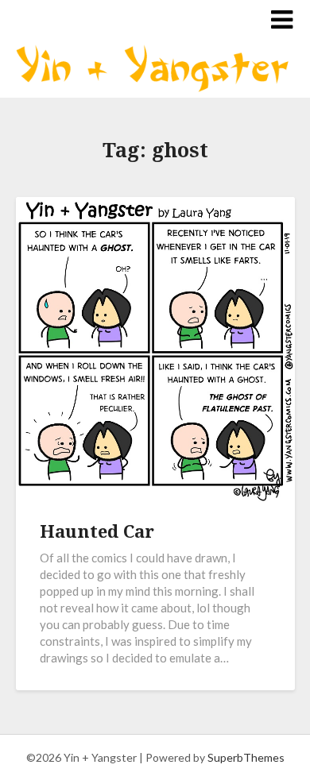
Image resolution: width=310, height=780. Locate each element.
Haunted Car (97, 531)
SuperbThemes (246, 757)
